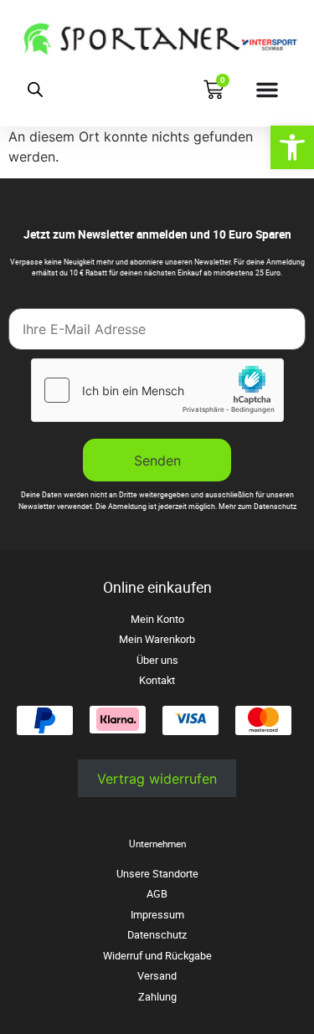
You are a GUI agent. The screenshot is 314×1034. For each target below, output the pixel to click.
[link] (292, 147)
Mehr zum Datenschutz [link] (257, 507)
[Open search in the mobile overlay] (35, 89)
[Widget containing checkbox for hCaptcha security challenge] (157, 390)
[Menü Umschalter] (267, 89)
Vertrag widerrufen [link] (157, 778)
